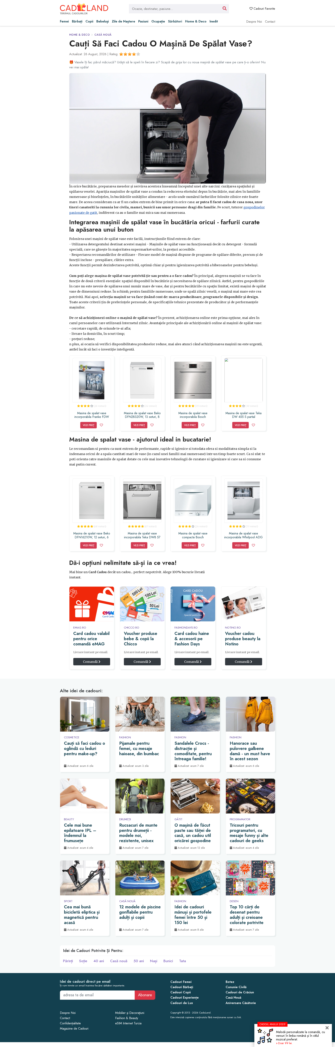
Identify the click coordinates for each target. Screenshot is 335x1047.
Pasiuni (143, 21)
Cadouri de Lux (181, 1003)
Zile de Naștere (123, 21)
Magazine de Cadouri (74, 1028)
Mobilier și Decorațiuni (129, 1013)
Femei (64, 21)
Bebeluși (102, 21)
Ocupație (158, 21)
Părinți (68, 961)
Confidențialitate (70, 1023)
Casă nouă (103, 35)
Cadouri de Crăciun (240, 992)
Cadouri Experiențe (184, 997)
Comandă (90, 662)
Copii (89, 21)
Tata (182, 961)
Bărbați (77, 21)
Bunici (168, 961)
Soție (83, 961)
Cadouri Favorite (264, 8)
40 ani (98, 961)
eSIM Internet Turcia (128, 1023)
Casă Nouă (233, 997)
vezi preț (88, 425)
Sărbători (175, 21)
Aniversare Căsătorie (241, 1003)
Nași (153, 961)
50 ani (139, 961)
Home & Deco (195, 21)
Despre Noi (254, 21)
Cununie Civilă (236, 987)
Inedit (214, 21)
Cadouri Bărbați (181, 987)
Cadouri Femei (181, 982)
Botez (230, 982)
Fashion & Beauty (126, 1018)
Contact (270, 21)
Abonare (145, 995)
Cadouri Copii (180, 992)
